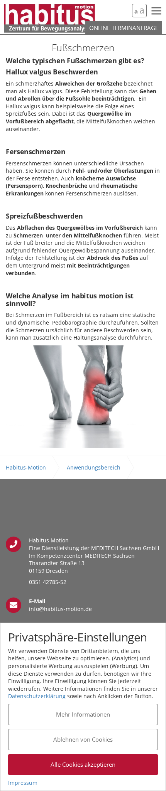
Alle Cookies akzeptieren (83, 764)
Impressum (22, 782)
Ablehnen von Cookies (83, 739)
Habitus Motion (49, 18)
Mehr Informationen (83, 714)
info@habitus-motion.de (60, 609)
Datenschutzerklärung (37, 696)
